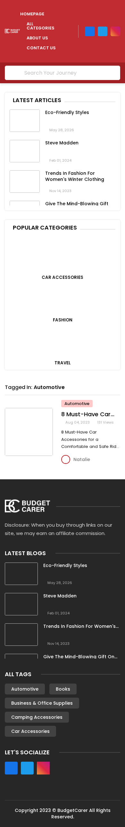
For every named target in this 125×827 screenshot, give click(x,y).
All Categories (40, 26)
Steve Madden (62, 143)
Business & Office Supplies (42, 703)
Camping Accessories (37, 717)
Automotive (49, 387)
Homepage (32, 14)
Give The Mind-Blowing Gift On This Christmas (78, 657)
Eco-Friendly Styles (67, 112)
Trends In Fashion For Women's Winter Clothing (74, 176)
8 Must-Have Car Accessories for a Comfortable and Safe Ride (87, 414)
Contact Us (41, 48)
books (63, 689)
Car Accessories (30, 731)
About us (37, 38)
